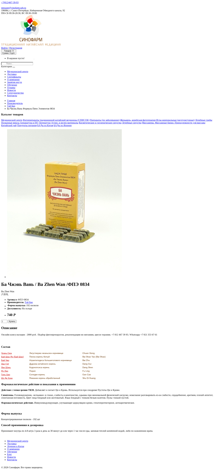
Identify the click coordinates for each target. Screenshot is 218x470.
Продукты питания (27, 125)
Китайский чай (9, 125)
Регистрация (15, 48)
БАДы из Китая (45, 125)
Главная (11, 100)
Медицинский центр (17, 71)
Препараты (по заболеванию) (105, 120)
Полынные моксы (10, 122)
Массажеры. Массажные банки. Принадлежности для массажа (173, 122)
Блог (9, 454)
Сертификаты (14, 77)
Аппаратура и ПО (29, 122)
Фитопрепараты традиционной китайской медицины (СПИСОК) (56, 120)
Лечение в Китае (15, 446)
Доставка (11, 74)
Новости (11, 90)
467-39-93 (10, 2)
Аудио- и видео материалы (64, 122)
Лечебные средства (131, 122)
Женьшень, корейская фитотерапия (138, 120)
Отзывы (11, 87)
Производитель (15, 103)
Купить (12, 321)
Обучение (12, 85)
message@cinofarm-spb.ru (13, 8)
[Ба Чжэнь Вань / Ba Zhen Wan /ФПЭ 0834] (64, 277)
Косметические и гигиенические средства (100, 122)
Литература (45, 122)
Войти (4, 48)
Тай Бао (11, 106)
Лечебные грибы (203, 120)
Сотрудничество (15, 93)
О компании (13, 79)
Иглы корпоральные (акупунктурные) (175, 120)
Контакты (12, 95)
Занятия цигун (14, 82)
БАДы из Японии (63, 125)
